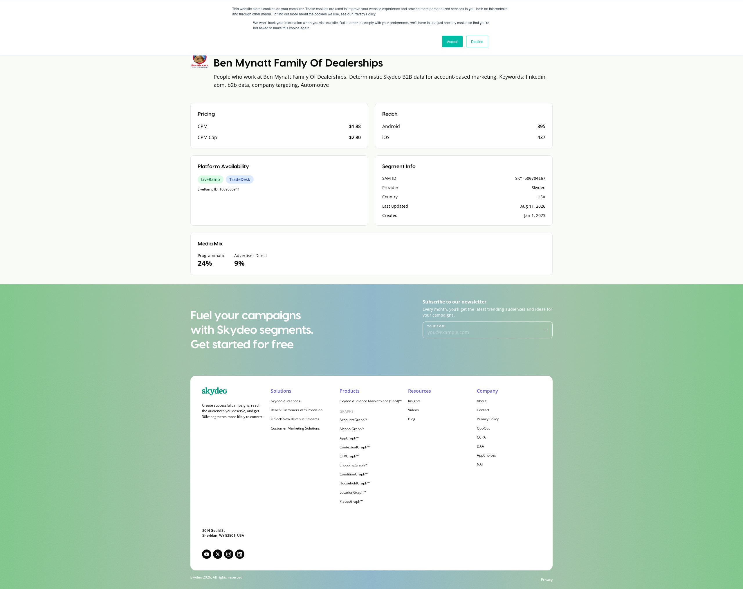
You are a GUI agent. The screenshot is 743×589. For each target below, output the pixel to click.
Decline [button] (477, 41)
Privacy (547, 579)
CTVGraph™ (349, 456)
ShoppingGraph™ (353, 465)
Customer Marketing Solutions (295, 428)
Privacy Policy (488, 418)
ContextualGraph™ (355, 447)
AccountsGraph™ (353, 419)
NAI (480, 464)
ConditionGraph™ (354, 474)
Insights (414, 400)
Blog (411, 418)
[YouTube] (206, 554)
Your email (436, 326)
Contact (483, 409)
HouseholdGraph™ (355, 483)
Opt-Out (483, 428)
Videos (413, 409)
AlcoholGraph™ (352, 428)
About (481, 400)
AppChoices (486, 455)
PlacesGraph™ (351, 501)
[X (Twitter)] (217, 554)
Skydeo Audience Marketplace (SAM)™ (371, 400)
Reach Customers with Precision (296, 409)
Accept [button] (452, 41)
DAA (480, 446)
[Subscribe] (546, 330)
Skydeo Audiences (285, 400)
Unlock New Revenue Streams (295, 418)
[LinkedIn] (239, 554)
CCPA (481, 437)
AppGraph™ (349, 438)
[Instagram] (228, 554)
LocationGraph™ (353, 492)
